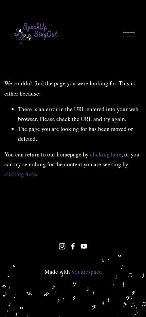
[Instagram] (62, 246)
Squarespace (86, 272)
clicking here (106, 154)
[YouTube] (83, 246)
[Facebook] (73, 246)
